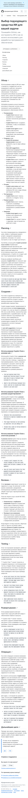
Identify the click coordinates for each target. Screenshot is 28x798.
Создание (5, 291)
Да (5, 765)
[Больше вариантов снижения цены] (19, 49)
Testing (4, 544)
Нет (11, 765)
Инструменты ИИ (22, 15)
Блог (15, 792)
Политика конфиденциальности (8, 768)
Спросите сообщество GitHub (10, 775)
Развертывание (8, 608)
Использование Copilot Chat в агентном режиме (12, 435)
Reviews (5, 480)
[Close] (23, 2)
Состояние (17, 790)
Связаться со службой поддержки (12, 777)
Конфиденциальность (7, 790)
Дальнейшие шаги (9, 727)
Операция (6, 652)
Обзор (4, 80)
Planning (5, 228)
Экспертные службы (6, 792)
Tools (14, 15)
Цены (22, 790)
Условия (15, 789)
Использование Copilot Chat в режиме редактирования (12, 393)
